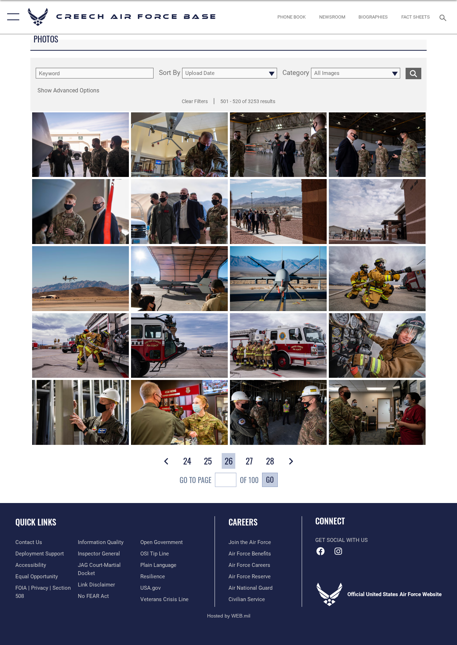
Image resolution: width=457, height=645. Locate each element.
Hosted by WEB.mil (228, 616)
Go (270, 479)
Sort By (169, 73)
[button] (11, 17)
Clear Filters (195, 101)
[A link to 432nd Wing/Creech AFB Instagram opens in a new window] (338, 551)
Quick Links (35, 522)
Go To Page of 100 (219, 479)
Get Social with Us (341, 540)
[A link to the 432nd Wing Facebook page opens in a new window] (320, 551)
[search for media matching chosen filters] (413, 73)
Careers (242, 522)
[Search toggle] (444, 17)
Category (295, 73)
